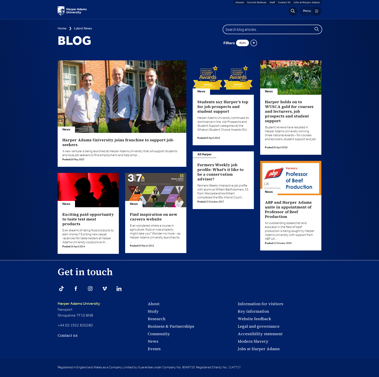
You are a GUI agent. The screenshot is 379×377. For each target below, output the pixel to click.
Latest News (83, 28)
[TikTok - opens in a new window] (61, 288)
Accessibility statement (260, 334)
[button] (293, 11)
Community (159, 334)
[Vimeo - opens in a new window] (104, 288)
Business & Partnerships (171, 326)
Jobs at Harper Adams (259, 349)
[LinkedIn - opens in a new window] (119, 288)
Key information (253, 311)
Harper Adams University (79, 304)
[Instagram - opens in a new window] (90, 288)
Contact (284, 2)
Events (154, 349)
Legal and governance (259, 326)
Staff (272, 2)
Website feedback (254, 319)
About (153, 304)
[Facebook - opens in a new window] (75, 288)
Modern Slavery (253, 341)
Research (156, 319)
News (153, 341)
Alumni (239, 2)
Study (153, 311)
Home (62, 28)
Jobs (307, 2)
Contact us (68, 335)
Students (256, 2)
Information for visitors (260, 304)
